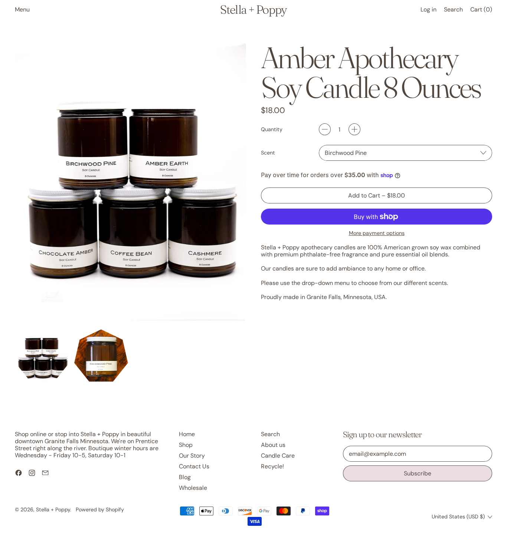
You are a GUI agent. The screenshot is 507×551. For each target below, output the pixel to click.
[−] (325, 129)
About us (273, 445)
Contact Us (194, 466)
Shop (186, 445)
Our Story (192, 455)
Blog (185, 477)
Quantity (271, 129)
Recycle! (272, 466)
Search (270, 434)
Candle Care (278, 455)
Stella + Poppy (253, 10)
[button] (453, 9)
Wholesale (193, 488)
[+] (354, 129)
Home (187, 434)
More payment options (377, 233)
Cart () (481, 11)
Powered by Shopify (100, 509)
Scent (268, 153)
